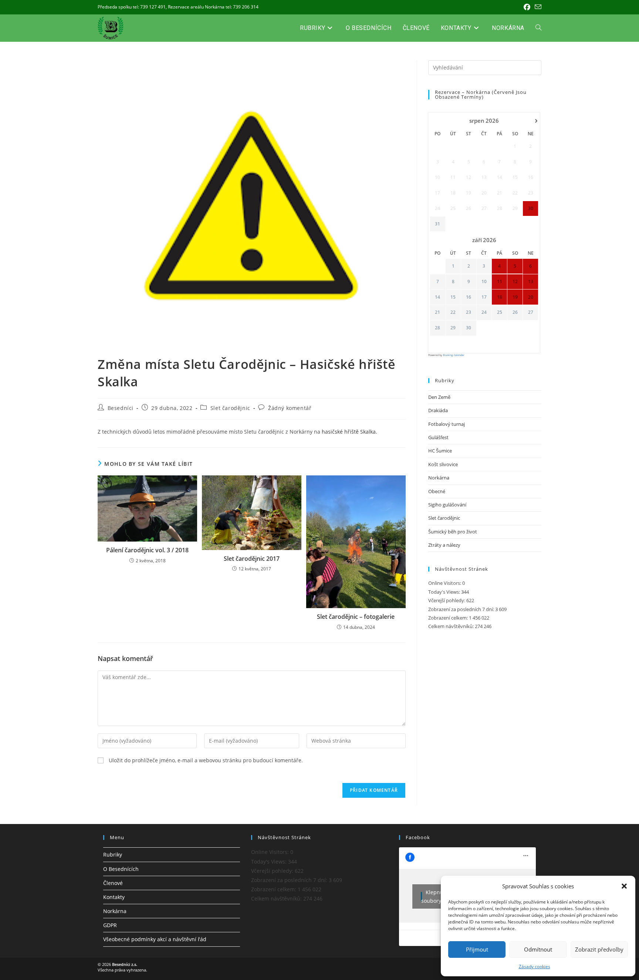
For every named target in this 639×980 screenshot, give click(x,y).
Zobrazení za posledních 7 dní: (461, 609)
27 (530, 312)
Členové (113, 882)
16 (468, 297)
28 (437, 328)
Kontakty (114, 897)
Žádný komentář (289, 407)
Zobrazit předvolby (599, 949)
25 (499, 312)
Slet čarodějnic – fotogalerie (356, 617)
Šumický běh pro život (452, 531)
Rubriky (112, 854)
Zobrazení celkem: (448, 617)
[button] (624, 886)
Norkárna (438, 477)
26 (515, 312)
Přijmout (477, 949)
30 (468, 328)
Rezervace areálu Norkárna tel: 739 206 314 (213, 7)
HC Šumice (440, 450)
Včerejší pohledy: (447, 600)
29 (453, 328)
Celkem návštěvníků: (451, 626)
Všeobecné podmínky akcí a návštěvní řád (154, 939)
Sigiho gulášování (447, 504)
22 (453, 312)
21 (437, 312)
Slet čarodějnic (230, 407)
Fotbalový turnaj (446, 424)
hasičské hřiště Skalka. (349, 431)
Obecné (436, 491)
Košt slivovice (443, 464)
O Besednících (121, 868)
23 (468, 312)
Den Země (439, 397)
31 (437, 224)
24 (484, 312)
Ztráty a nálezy (444, 545)
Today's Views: (444, 592)
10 (484, 282)
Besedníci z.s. (124, 964)
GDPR (110, 925)
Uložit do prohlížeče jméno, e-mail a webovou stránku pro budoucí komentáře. (206, 760)
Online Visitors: (445, 583)
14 (437, 297)
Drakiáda (438, 410)
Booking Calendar (453, 355)
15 (453, 297)
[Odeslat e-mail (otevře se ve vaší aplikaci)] (536, 7)
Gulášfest (438, 437)
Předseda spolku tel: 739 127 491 (132, 7)
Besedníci (120, 407)
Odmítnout (538, 949)
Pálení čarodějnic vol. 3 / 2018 (147, 550)
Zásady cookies (534, 966)
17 (484, 297)
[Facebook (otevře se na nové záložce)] (526, 7)
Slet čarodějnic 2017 (252, 559)
